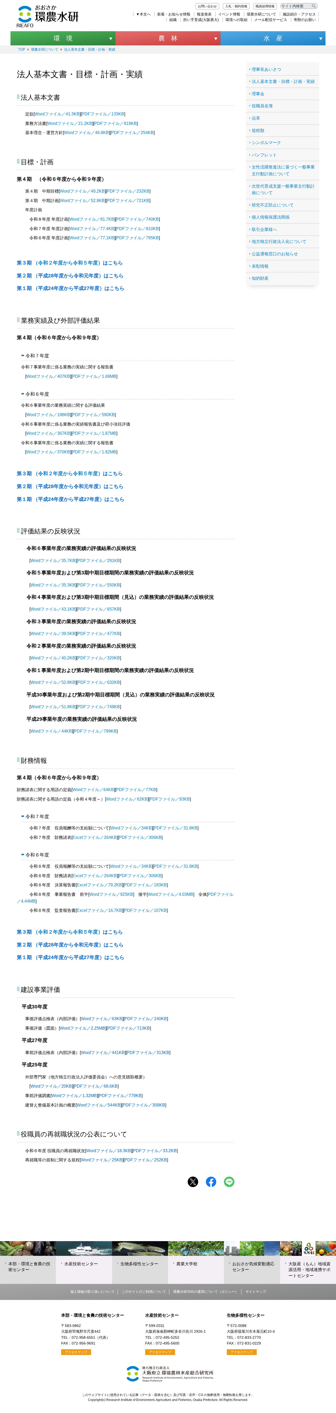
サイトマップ (255, 1292)
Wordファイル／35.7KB (52, 560)
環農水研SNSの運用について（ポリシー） (205, 1292)
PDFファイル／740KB (137, 219)
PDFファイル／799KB (95, 731)
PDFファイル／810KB (137, 228)
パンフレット (264, 155)
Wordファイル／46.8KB (86, 132)
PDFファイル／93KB (170, 799)
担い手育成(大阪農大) (201, 20)
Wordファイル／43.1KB (52, 609)
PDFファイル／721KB (128, 200)
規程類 (258, 130)
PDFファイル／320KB (98, 658)
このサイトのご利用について (144, 1292)
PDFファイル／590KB (93, 414)
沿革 (256, 118)
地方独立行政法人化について (279, 241)
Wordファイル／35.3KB (52, 585)
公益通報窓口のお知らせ (275, 254)
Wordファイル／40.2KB (52, 658)
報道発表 (204, 14)
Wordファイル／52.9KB (82, 200)
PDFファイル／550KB (98, 585)
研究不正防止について (273, 205)
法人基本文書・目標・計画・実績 (89, 49)
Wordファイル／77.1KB (91, 238)
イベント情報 (229, 14)
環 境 (63, 38)
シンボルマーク (266, 142)
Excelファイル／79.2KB (99, 885)
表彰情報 (260, 266)
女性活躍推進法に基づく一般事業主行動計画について (283, 170)
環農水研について (261, 14)
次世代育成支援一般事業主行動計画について (283, 189)
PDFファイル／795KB (137, 238)
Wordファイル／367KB (48, 433)
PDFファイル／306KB (140, 837)
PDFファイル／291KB (98, 560)
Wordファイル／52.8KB (52, 682)
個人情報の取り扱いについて (92, 1292)
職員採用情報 (265, 6)
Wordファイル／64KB (93, 789)
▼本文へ (143, 14)
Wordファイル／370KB (48, 452)
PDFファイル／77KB (136, 789)
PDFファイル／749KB (98, 707)
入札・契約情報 (236, 6)
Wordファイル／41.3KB (57, 114)
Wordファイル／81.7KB (91, 219)
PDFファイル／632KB (98, 682)
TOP (21, 49)
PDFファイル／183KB (145, 885)
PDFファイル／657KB (98, 609)
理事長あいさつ (266, 69)
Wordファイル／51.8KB (52, 707)
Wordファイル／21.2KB (69, 123)
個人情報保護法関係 (271, 217)
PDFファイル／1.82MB (94, 452)
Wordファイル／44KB (51, 731)
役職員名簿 (262, 106)
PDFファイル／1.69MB (94, 376)
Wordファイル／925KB (111, 894)
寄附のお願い (305, 20)
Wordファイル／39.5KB (52, 633)
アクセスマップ (76, 1352)
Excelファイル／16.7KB (99, 910)
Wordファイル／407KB (48, 376)
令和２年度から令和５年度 (70, 263)
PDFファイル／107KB (145, 910)
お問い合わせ (207, 6)
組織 (173, 20)
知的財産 (260, 278)
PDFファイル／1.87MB (94, 433)
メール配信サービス (270, 20)
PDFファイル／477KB (98, 633)
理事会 (258, 94)
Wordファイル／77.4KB (91, 228)
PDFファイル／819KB (115, 123)
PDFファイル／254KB (132, 132)
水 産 (273, 38)
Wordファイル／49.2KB (82, 191)
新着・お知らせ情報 (173, 14)
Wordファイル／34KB (131, 828)
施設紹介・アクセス (299, 14)
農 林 (168, 38)
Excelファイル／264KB (94, 837)
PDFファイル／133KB (103, 114)
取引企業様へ (264, 229)
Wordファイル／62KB (127, 799)
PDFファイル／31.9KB (175, 828)
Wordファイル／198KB (48, 414)
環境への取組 (236, 20)
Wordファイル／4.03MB (170, 894)
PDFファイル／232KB (128, 191)
